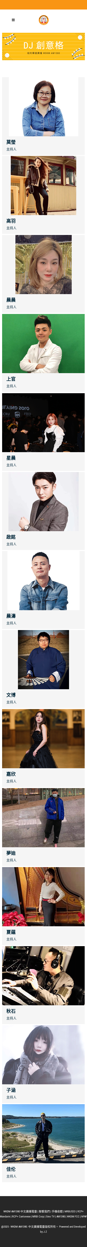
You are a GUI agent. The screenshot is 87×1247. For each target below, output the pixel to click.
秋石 (11, 1011)
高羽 (11, 221)
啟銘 (11, 537)
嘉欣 (11, 774)
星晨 (11, 458)
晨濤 (11, 616)
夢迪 (11, 853)
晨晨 (11, 300)
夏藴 (11, 932)
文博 (11, 695)
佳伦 (11, 1169)
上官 (11, 379)
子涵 (11, 1090)
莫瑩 (11, 142)
